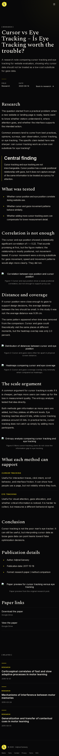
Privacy (24, 753)
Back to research (43, 86)
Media (4, 753)
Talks (10, 753)
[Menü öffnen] (54, 4)
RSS (37, 753)
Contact (16, 753)
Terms (31, 753)
